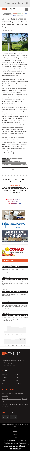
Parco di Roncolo (6, 163)
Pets (3, 384)
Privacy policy (16, 448)
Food (3, 381)
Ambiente (11, 158)
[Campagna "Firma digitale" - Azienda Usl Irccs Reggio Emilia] (15, 15)
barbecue (8, 161)
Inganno (4, 302)
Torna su (14, 348)
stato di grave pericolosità (8, 164)
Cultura (17, 377)
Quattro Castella (22, 163)
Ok (10, 448)
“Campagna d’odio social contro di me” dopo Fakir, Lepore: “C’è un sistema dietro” (15, 291)
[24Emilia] (12, 9)
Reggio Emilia (5, 160)
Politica (17, 374)
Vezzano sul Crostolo (22, 164)
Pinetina (14, 163)
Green (17, 381)
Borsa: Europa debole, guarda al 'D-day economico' (13, 395)
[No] (28, 445)
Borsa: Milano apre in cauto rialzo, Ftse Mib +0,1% (14, 400)
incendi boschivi (15, 161)
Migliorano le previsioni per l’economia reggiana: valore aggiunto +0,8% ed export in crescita (15, 279)
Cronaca (4, 377)
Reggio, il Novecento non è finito (10, 267)
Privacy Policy (21, 424)
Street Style (18, 384)
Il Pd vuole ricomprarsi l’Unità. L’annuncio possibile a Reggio (15, 315)
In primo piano (17, 158)
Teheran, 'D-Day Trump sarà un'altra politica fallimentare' (15, 405)
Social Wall (5, 374)
